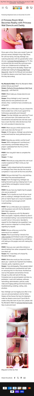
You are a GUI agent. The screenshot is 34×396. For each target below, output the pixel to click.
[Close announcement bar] (32, 1)
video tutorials (6, 237)
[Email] (24, 378)
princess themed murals (24, 303)
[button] (2, 7)
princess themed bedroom (16, 61)
